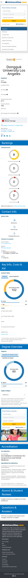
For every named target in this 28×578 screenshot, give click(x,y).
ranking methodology (19, 206)
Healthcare (6, 395)
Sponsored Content (6, 24)
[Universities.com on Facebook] (13, 575)
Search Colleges (5, 541)
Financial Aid (4, 334)
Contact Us (4, 559)
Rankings (4, 32)
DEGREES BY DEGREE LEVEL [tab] (10, 355)
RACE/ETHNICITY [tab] (14, 276)
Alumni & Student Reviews (9, 46)
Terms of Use (4, 563)
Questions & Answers (8, 49)
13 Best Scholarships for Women (8, 554)
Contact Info (5, 35)
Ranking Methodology (6, 547)
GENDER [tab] (4, 276)
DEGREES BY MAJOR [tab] (7, 358)
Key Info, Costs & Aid (7, 37)
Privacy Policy (4, 561)
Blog (3, 543)
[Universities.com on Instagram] (15, 575)
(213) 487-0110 (7, 243)
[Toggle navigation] (1, 2)
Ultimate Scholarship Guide (7, 552)
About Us (4, 545)
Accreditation (5, 43)
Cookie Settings (5, 564)
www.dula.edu (7, 248)
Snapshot (4, 29)
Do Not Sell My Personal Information (9, 566)
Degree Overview (6, 40)
